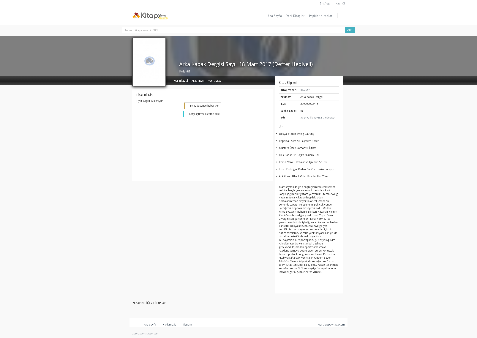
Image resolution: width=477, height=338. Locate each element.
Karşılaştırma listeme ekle (204, 114)
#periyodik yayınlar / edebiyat (317, 117)
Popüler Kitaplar (320, 16)
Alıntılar (198, 81)
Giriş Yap (325, 3)
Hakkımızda (169, 324)
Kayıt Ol (340, 3)
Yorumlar (215, 81)
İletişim (187, 324)
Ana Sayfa (275, 16)
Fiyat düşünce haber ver (204, 105)
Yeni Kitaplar (295, 16)
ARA (349, 29)
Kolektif (184, 71)
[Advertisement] (202, 151)
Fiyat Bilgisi (179, 81)
